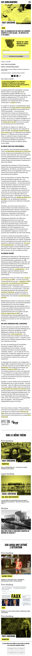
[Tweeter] (12, 76)
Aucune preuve (7, 576)
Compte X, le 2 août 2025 (8, 78)
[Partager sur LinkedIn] (17, 76)
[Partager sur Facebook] (14, 76)
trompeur (5, 464)
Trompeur (5, 639)
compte (12, 102)
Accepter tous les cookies (16, 652)
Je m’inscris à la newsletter (16, 56)
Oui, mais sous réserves (10, 497)
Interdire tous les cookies (16, 648)
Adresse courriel (6, 50)
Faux (3, 28)
